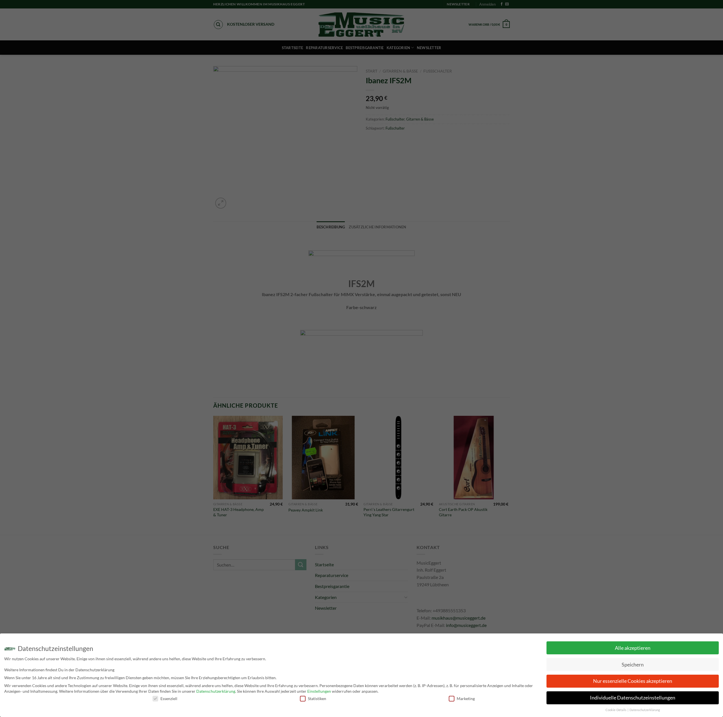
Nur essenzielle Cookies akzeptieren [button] (632, 681)
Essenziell (168, 698)
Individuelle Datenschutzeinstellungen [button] (632, 698)
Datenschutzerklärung (215, 691)
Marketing (466, 698)
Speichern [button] (633, 665)
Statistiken (317, 698)
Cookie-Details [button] (616, 710)
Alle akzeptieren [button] (632, 648)
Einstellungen (319, 691)
